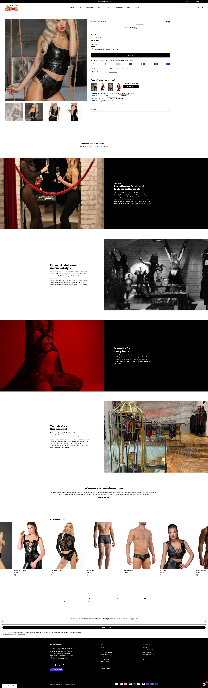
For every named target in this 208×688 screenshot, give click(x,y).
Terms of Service (105, 654)
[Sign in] (198, 7)
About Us (103, 664)
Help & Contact (105, 661)
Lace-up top (89, 570)
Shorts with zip (16, 570)
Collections (17, 15)
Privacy (103, 650)
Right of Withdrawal (106, 652)
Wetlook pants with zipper (165, 570)
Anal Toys (145, 657)
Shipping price (139, 24)
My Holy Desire (58, 684)
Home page (8, 15)
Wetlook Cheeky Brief (54, 570)
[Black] (14, 575)
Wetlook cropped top (127, 570)
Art (143, 659)
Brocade (145, 647)
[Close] (202, 1)
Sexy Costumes (147, 652)
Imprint (103, 647)
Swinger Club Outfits (148, 654)
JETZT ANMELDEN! (104, 627)
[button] (202, 7)
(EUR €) (190, 1)
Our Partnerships (105, 657)
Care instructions (105, 659)
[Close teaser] (17, 683)
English (197, 1)
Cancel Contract (105, 668)
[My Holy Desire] (11, 7)
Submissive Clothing (148, 650)
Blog (102, 666)
